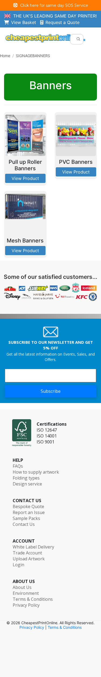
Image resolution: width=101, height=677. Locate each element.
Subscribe (51, 391)
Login (18, 565)
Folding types (26, 478)
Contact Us (24, 524)
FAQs (18, 466)
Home (5, 55)
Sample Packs (26, 518)
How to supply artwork (36, 472)
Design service (27, 484)
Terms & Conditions (33, 599)
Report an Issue (29, 512)
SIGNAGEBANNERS (33, 55)
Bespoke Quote (28, 506)
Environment (26, 593)
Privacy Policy (26, 605)
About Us (22, 587)
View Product (25, 178)
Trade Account (27, 553)
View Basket (25, 22)
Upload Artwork (29, 559)
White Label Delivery (33, 547)
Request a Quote (62, 22)
